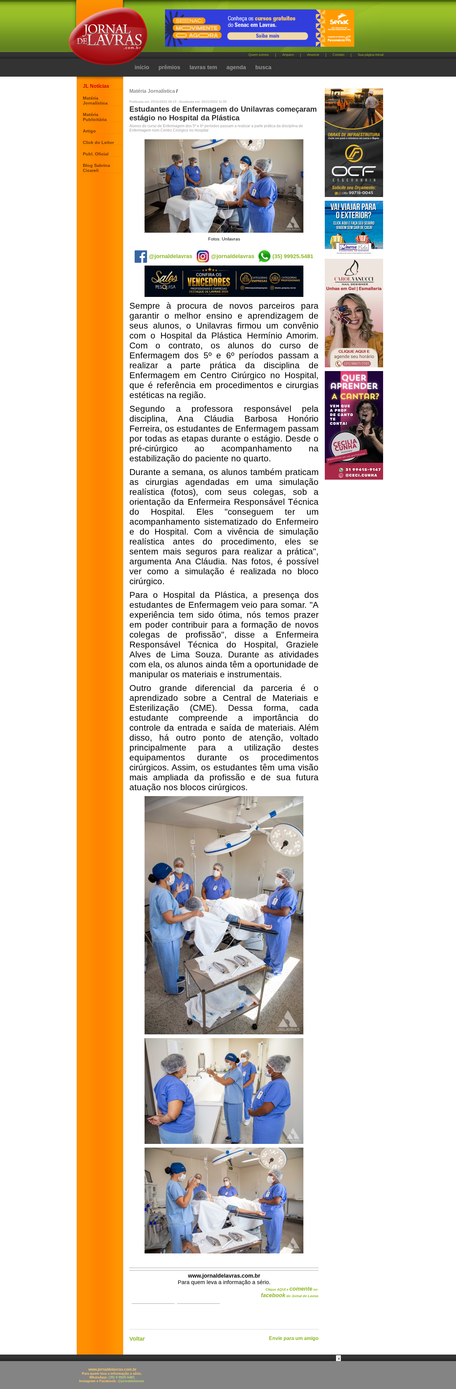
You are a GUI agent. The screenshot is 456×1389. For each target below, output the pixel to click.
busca (263, 67)
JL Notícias (96, 86)
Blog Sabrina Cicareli (96, 168)
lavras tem (203, 67)
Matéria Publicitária (95, 117)
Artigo (89, 130)
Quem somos (258, 54)
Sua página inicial (370, 54)
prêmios (169, 67)
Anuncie (313, 54)
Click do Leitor (98, 142)
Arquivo (288, 54)
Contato (338, 54)
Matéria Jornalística (95, 100)
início (142, 67)
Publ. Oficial (96, 153)
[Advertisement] (228, 1375)
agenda (236, 67)
